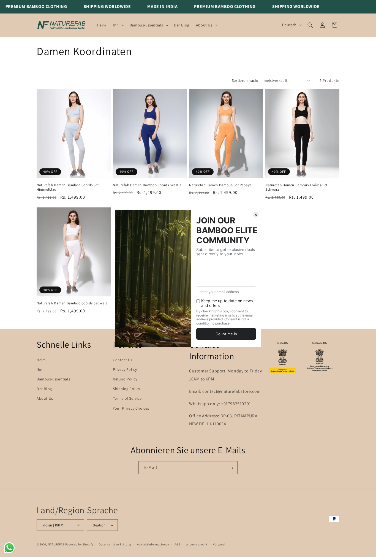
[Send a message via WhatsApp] (9, 547)
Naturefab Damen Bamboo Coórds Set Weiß (72, 303)
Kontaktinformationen (153, 544)
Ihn (40, 369)
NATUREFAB (56, 544)
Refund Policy (125, 379)
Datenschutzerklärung (115, 544)
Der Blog (44, 388)
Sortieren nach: (245, 80)
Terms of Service (127, 398)
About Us (45, 398)
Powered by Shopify (79, 544)
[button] (118, 25)
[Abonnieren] (231, 467)
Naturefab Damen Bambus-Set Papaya (220, 185)
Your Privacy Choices (131, 408)
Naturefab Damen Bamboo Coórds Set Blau (148, 185)
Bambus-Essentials (53, 379)
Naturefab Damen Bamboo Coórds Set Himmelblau (68, 187)
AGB (177, 544)
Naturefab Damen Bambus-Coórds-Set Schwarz (296, 187)
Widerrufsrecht (197, 544)
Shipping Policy (126, 388)
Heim (41, 359)
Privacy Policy (125, 369)
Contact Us (122, 359)
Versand (219, 544)
